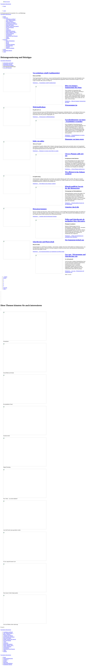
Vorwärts (5, 287)
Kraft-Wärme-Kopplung (8, 65)
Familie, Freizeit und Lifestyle (12, 26)
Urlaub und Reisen (10, 33)
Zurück (4, 278)
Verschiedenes (9, 34)
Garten (7, 28)
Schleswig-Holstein (10, 48)
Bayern (7, 42)
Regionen (5, 39)
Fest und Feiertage (10, 27)
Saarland (8, 46)
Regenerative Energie (7, 64)
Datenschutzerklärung (7, 663)
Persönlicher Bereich (7, 50)
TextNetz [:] (5, 659)
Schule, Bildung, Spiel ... (11, 32)
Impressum (5, 662)
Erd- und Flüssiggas (7, 67)
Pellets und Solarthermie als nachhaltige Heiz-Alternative (75, 220)
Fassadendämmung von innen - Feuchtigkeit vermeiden (75, 120)
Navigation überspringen (6, 4)
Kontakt (5, 660)
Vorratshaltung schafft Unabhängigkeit (46, 73)
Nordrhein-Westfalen (10, 44)
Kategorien (5, 17)
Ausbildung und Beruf (10, 19)
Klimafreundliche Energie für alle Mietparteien (74, 187)
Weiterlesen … (44, 82)
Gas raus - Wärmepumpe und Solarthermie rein (75, 255)
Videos (7, 37)
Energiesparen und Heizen (11, 23)
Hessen (7, 43)
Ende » (4, 288)
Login (4, 10)
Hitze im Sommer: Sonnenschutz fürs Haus (73, 86)
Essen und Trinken (10, 25)
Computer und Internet (11, 22)
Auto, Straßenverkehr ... (11, 20)
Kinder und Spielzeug (10, 31)
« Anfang (5, 276)
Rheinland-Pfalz (9, 45)
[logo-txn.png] (6, 1)
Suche (4, 6)
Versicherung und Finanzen (12, 36)
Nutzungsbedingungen (8, 658)
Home (4, 16)
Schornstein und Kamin (8, 63)
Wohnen (7, 38)
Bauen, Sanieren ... (10, 21)
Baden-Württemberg (10, 40)
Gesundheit (8, 30)
